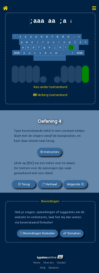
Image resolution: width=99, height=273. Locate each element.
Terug (25, 184)
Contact (61, 262)
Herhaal (51, 184)
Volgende (74, 184)
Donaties (74, 233)
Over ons (49, 262)
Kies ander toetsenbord (50, 87)
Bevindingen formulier (38, 233)
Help (42, 267)
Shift (17, 52)
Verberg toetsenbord (52, 94)
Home (36, 262)
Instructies (51, 151)
